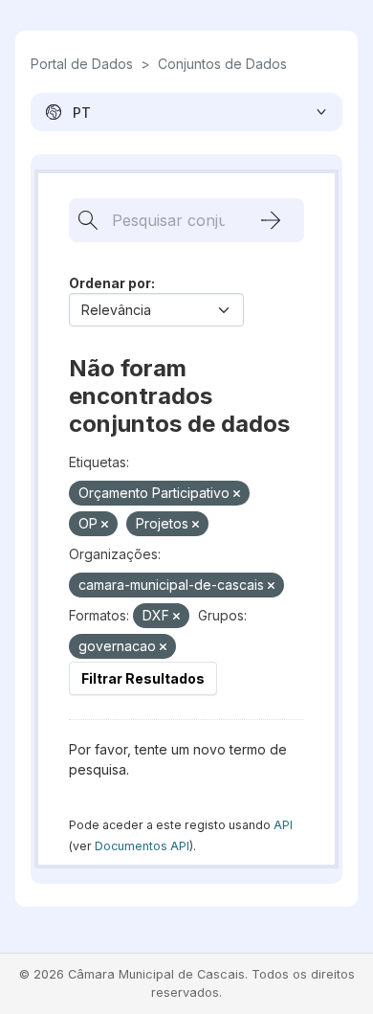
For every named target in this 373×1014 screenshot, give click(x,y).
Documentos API (142, 846)
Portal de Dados (82, 64)
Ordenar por (110, 283)
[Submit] (271, 220)
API (283, 825)
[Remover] (236, 494)
